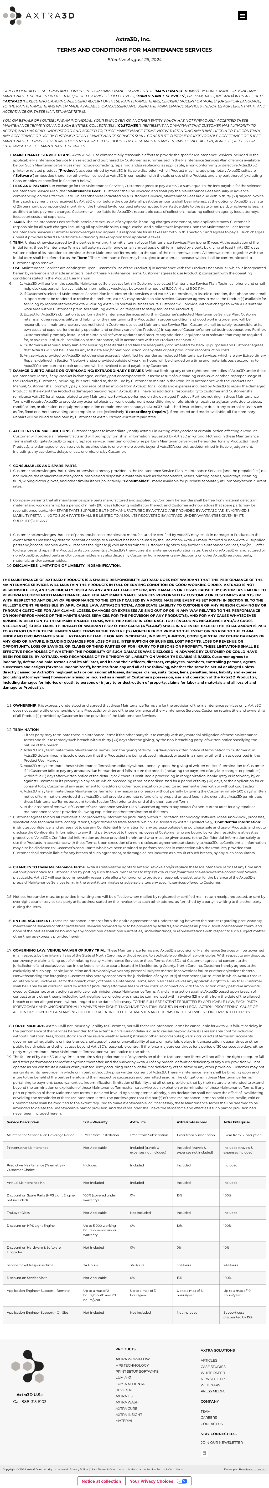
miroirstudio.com (254, 1469)
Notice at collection (101, 1481)
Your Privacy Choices (151, 1481)
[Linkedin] (204, 1453)
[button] (242, 15)
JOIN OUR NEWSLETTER (222, 1442)
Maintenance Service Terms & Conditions (155, 1469)
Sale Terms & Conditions (108, 1469)
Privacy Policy (79, 1469)
